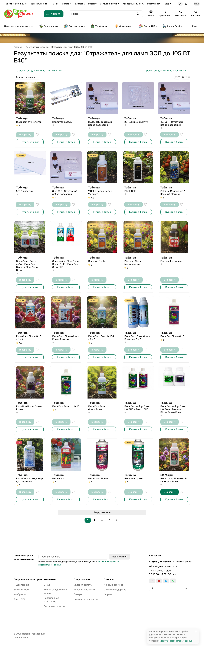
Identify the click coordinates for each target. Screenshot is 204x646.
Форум (108, 594)
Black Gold (130, 191)
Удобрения (101, 26)
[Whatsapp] (173, 580)
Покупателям (82, 579)
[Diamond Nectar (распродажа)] (138, 237)
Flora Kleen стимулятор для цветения (29, 480)
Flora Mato (58, 478)
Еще (167, 4)
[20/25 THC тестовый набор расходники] (102, 98)
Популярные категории (28, 579)
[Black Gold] (138, 167)
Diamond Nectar (97, 261)
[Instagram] (152, 580)
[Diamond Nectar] (102, 237)
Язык (196, 4)
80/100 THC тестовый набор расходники (64, 192)
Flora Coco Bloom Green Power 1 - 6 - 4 (65, 338)
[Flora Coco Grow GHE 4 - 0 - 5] (102, 312)
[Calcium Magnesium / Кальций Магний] (174, 167)
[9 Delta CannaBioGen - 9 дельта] (102, 167)
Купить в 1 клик (30, 142)
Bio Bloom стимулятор (29, 121)
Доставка (80, 4)
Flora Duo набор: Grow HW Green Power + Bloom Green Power (173, 409)
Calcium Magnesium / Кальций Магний (172, 192)
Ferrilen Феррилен (171, 261)
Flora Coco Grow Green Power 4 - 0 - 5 (137, 338)
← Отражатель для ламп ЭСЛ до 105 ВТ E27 (38, 70)
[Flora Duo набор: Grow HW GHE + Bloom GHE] (138, 382)
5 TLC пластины (25, 191)
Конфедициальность (133, 4)
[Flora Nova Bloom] (102, 454)
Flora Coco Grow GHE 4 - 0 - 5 (101, 338)
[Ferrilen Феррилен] (174, 237)
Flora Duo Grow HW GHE (65, 406)
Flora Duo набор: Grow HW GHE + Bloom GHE (137, 408)
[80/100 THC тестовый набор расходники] (66, 167)
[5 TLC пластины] (30, 167)
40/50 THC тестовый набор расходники (172, 123)
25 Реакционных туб (136, 121)
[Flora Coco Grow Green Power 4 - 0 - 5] (138, 312)
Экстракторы (76, 26)
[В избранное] (37, 134)
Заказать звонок (39, 4)
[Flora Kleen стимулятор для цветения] (30, 454)
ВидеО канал (153, 4)
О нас (56, 4)
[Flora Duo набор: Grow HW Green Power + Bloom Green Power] (174, 382)
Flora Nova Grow (133, 478)
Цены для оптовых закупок (19, 26)
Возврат (92, 4)
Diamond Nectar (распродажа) (133, 263)
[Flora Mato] (66, 454)
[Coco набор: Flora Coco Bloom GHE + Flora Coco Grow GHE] (66, 237)
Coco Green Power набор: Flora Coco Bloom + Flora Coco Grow (27, 265)
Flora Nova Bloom (98, 478)
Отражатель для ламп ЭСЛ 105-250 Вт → (167, 70)
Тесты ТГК (149, 26)
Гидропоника (51, 26)
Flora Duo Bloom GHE (172, 336)
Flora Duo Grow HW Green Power (98, 408)
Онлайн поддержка (115, 589)
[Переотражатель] (66, 98)
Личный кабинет (113, 584)
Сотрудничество (108, 4)
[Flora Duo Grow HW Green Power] (102, 382)
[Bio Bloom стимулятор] (30, 98)
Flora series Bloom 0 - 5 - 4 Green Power (173, 480)
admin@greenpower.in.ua (163, 566)
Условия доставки (84, 589)
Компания (50, 579)
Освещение (125, 26)
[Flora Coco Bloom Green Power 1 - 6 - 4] (66, 312)
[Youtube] (159, 580)
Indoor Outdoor (175, 26)
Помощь (109, 579)
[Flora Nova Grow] (138, 454)
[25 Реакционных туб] (138, 98)
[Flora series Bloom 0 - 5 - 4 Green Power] (174, 454)
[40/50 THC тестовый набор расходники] (174, 98)
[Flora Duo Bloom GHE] (174, 312)
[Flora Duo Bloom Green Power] (30, 382)
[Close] (196, 631)
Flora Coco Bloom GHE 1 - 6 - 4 (29, 338)
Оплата (65, 4)
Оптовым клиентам (55, 606)
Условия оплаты (83, 584)
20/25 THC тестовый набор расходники (100, 123)
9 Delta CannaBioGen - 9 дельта (101, 192)
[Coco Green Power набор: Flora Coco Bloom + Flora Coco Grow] (30, 237)
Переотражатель (62, 121)
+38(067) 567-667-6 (15, 3)
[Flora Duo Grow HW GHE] (66, 382)
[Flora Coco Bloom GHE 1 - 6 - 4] (30, 312)
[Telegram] (166, 580)
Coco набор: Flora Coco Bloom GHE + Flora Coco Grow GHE (65, 264)
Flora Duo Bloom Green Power (29, 408)
